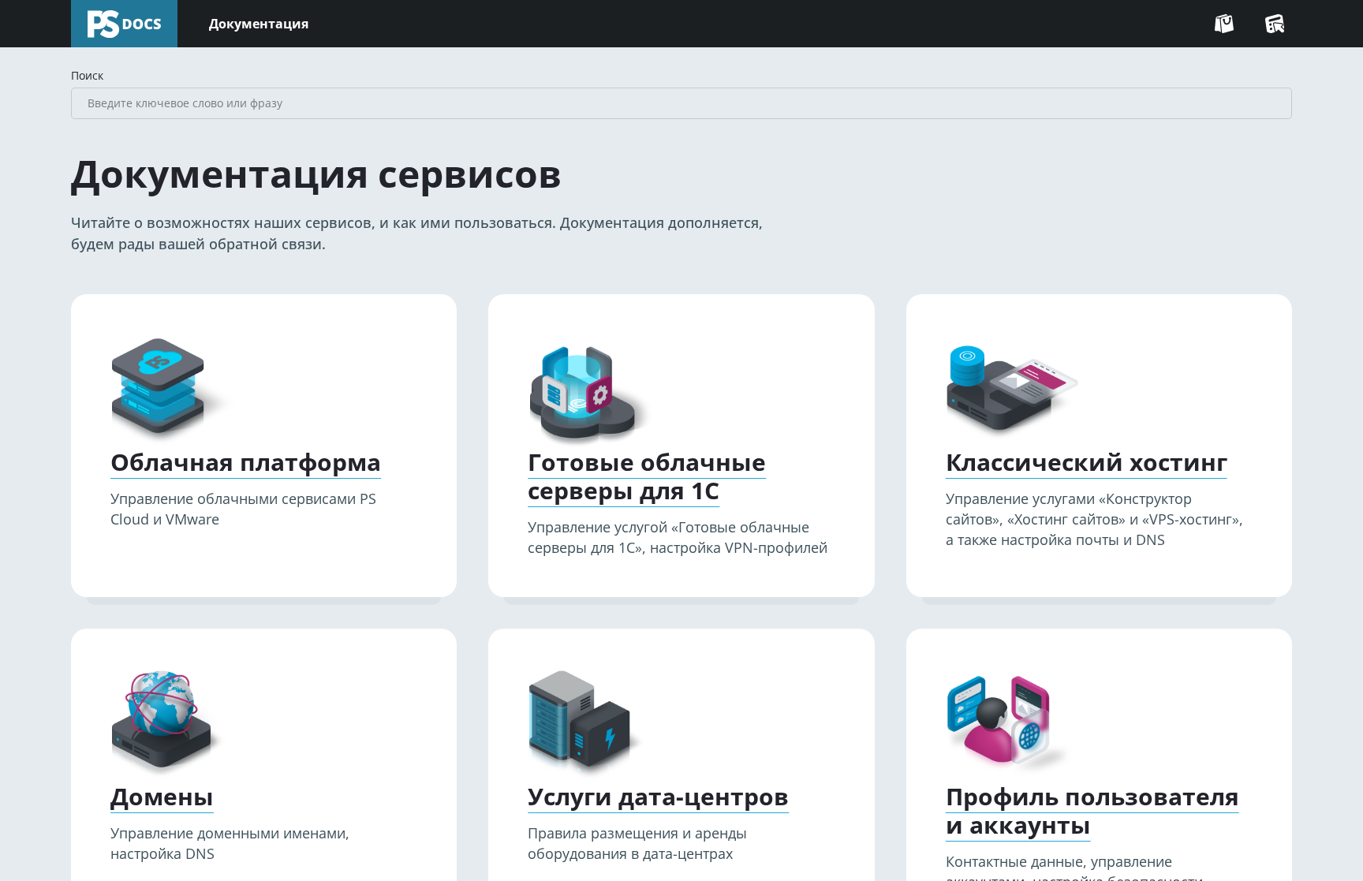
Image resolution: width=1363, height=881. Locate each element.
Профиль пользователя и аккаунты (1092, 810)
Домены (162, 796)
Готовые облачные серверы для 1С (647, 476)
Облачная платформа (245, 462)
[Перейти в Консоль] (1274, 23)
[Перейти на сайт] (1224, 23)
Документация (258, 23)
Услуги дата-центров (658, 796)
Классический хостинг (1086, 462)
